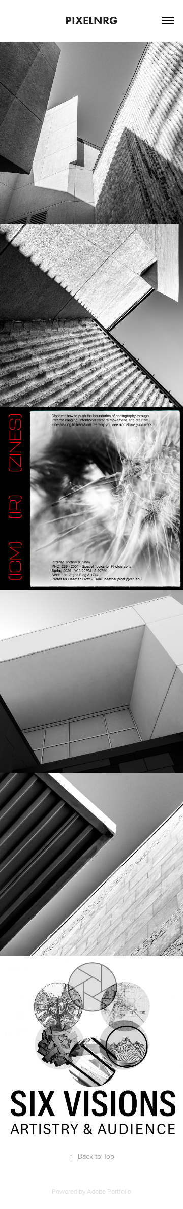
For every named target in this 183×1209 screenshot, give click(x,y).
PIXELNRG (91, 20)
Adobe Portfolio (109, 1191)
